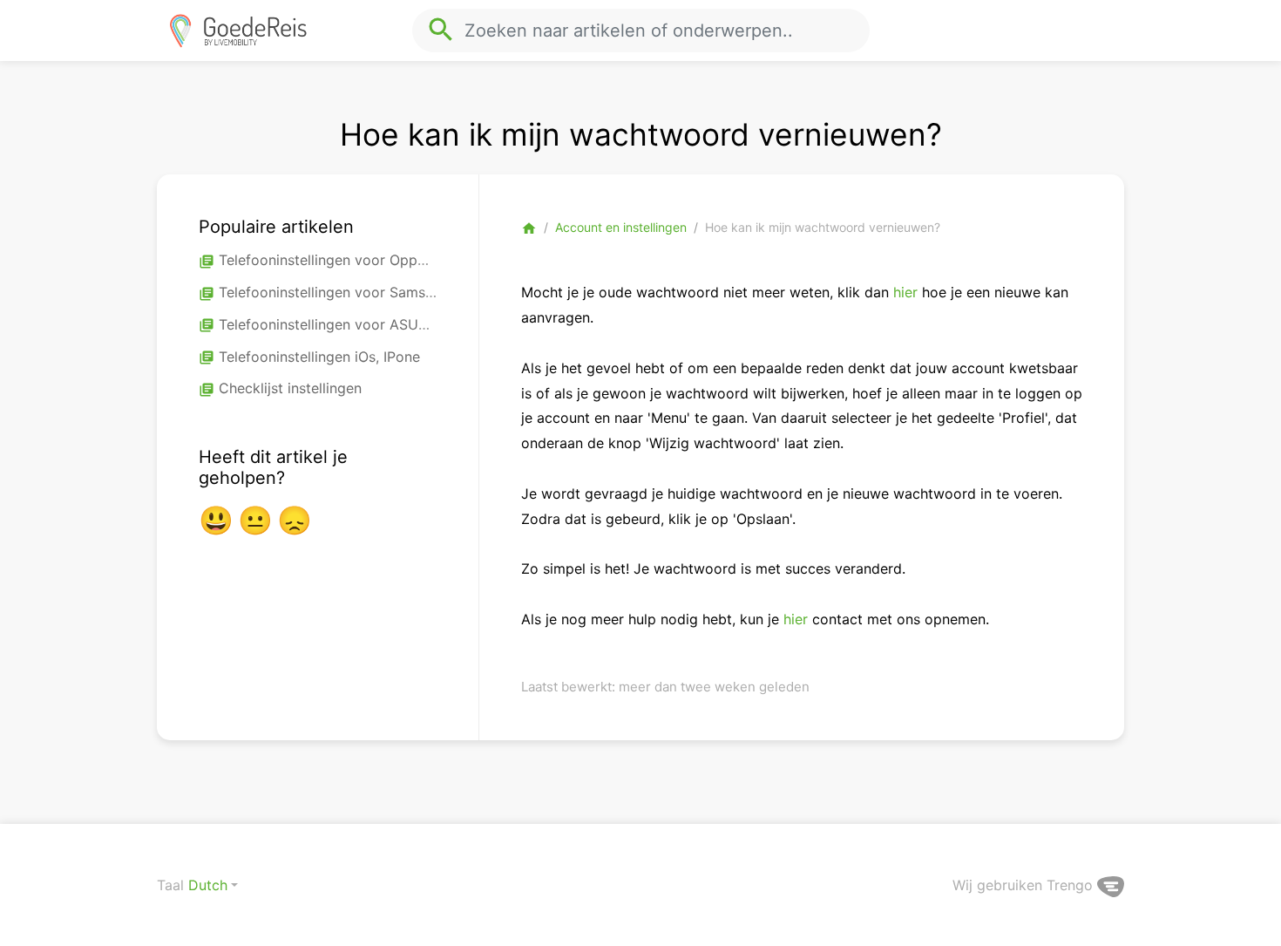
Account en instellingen (621, 227)
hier (903, 292)
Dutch (207, 885)
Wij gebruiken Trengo (1024, 885)
